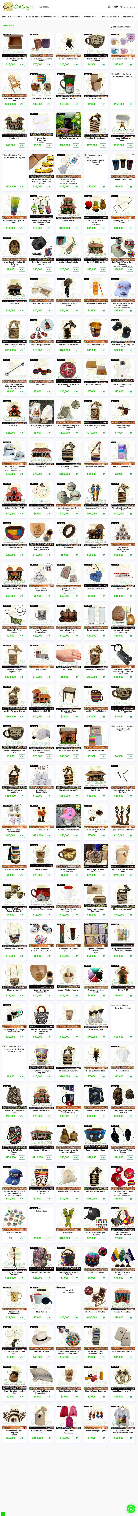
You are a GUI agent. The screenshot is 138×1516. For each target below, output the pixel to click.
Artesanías (89, 16)
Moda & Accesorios (11, 16)
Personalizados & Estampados (40, 16)
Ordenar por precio (121, 27)
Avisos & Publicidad (109, 16)
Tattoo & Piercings (70, 16)
